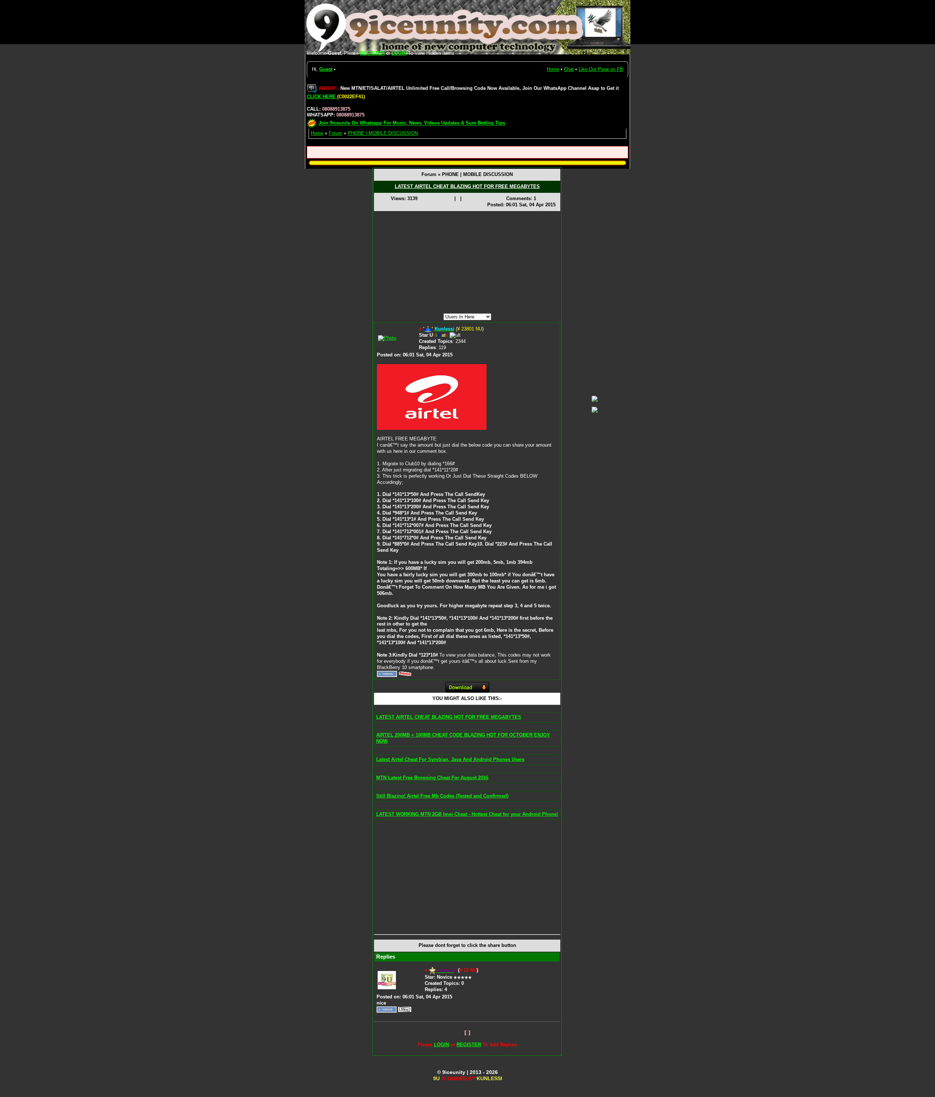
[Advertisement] (467, 262)
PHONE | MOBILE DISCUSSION (383, 133)
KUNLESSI (489, 1078)
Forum (335, 133)
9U (436, 1078)
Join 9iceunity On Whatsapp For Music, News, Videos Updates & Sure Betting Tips (411, 123)
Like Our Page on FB (601, 69)
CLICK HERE (322, 96)
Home (553, 69)
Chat (569, 69)
